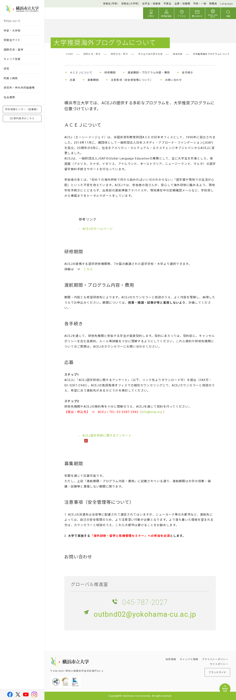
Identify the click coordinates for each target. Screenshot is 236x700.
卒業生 (167, 3)
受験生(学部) (110, 3)
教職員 (213, 3)
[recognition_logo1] (56, 679)
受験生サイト (12, 40)
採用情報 (171, 659)
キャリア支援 (12, 59)
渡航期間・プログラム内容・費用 (149, 72)
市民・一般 (199, 3)
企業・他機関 (182, 3)
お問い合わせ (173, 79)
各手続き (187, 72)
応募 (73, 79)
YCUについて (12, 21)
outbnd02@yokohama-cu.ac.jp (145, 614)
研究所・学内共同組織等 (19, 87)
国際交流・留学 (13, 49)
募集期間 (93, 79)
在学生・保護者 (151, 3)
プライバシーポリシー (215, 659)
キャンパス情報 (189, 659)
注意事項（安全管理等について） (132, 79)
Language (226, 3)
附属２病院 (11, 78)
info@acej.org (152, 412)
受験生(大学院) (130, 3)
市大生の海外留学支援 (150, 54)
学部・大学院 (12, 30)
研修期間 (110, 72)
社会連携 (9, 97)
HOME (69, 54)
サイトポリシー (219, 664)
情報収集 (178, 54)
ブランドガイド (217, 672)
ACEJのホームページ (97, 229)
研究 (6, 68)
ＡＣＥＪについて (81, 72)
